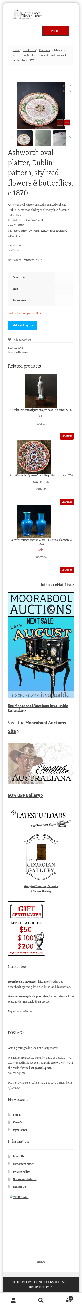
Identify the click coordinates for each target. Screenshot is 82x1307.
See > (38, 708)
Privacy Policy (21, 1171)
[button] (67, 88)
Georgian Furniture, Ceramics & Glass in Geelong (41, 888)
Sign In (17, 1114)
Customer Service (23, 1164)
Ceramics (44, 50)
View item (67, 436)
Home (16, 50)
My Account (13, 1300)
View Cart (19, 1122)
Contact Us (19, 1187)
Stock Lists (29, 50)
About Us (18, 1156)
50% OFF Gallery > (25, 795)
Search (41, 1300)
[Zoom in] (67, 122)
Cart (63, 1297)
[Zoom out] (60, 122)
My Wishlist (20, 1130)
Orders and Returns (24, 1179)
